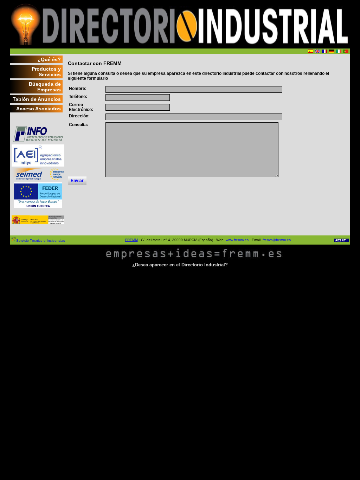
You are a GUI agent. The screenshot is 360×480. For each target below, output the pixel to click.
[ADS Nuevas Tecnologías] (341, 240)
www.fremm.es (237, 240)
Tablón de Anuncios (37, 99)
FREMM (131, 240)
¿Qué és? (49, 59)
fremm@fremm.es (277, 240)
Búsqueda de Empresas (45, 86)
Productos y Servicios (46, 71)
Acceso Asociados (38, 108)
